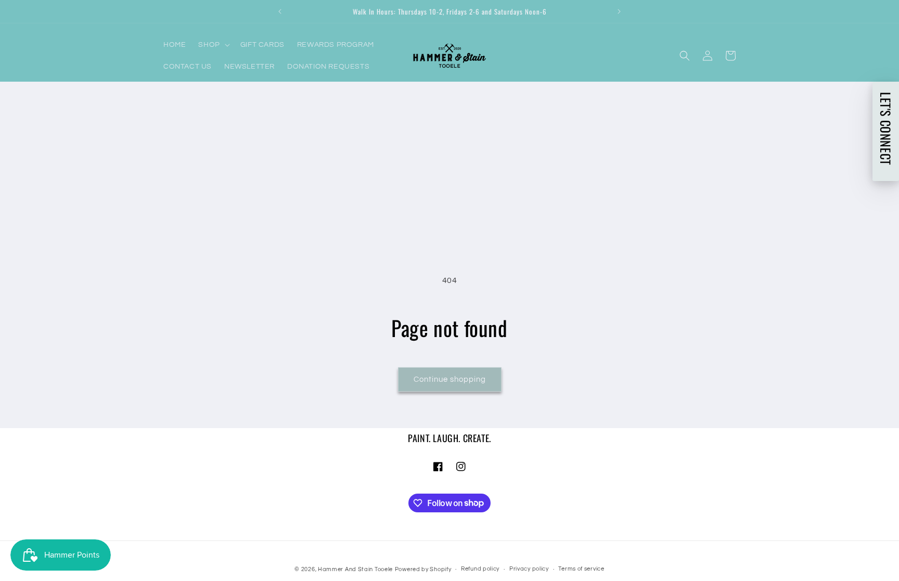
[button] (213, 45)
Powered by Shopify (423, 569)
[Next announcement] (619, 11)
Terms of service (581, 569)
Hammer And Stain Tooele (355, 569)
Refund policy (480, 569)
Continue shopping (450, 379)
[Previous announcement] (279, 11)
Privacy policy (529, 569)
